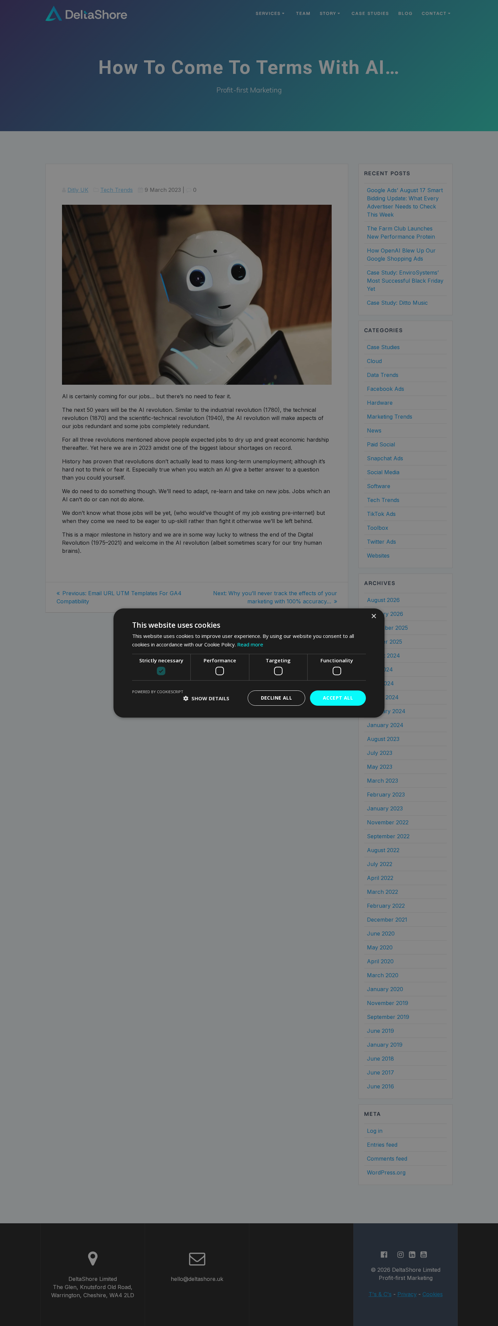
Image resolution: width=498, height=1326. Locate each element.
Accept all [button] (338, 698)
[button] (206, 698)
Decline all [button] (276, 698)
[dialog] (249, 663)
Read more (250, 644)
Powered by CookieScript (157, 691)
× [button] (373, 616)
